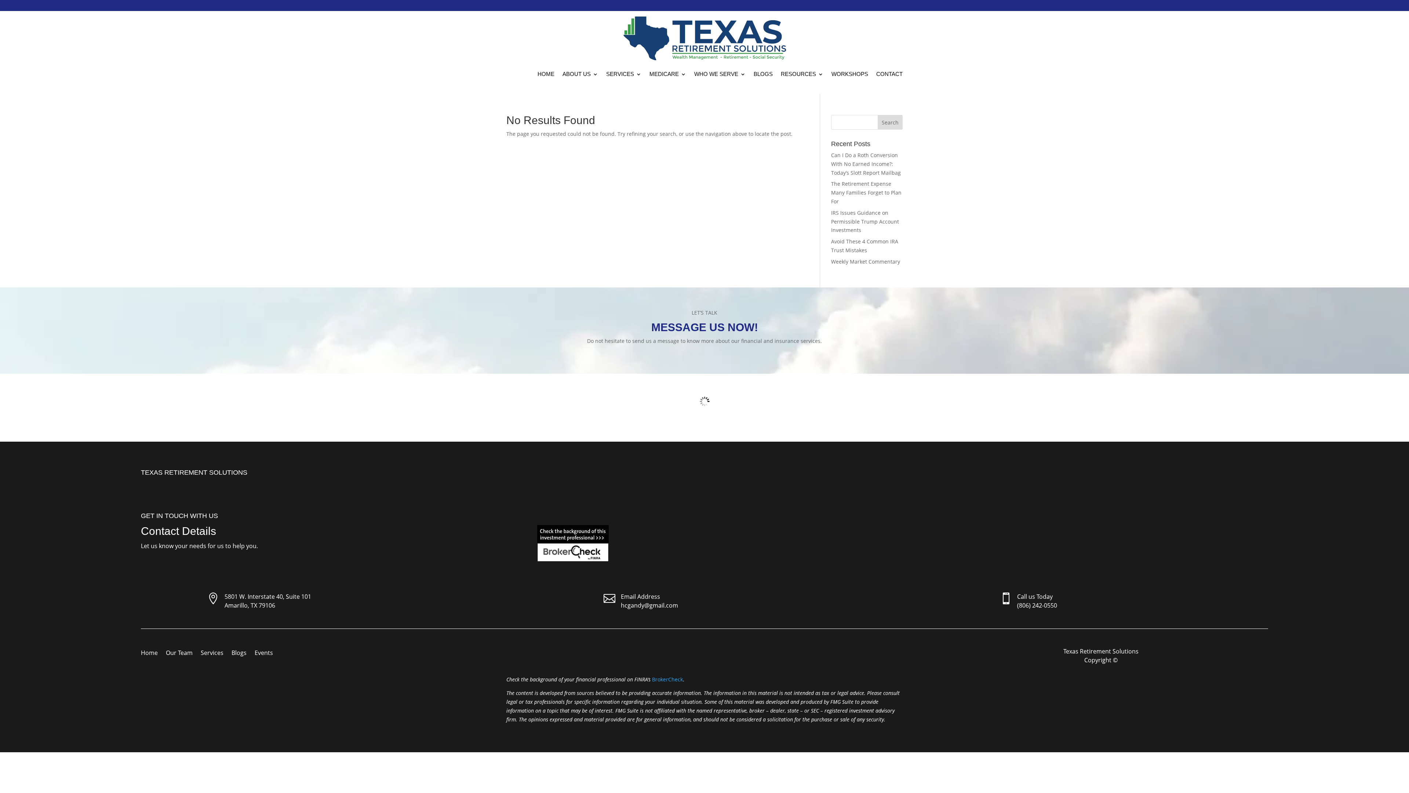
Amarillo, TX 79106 (250, 605)
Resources (798, 74)
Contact (889, 74)
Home (546, 74)
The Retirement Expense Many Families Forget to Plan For (866, 192)
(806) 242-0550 (1037, 605)
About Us (576, 74)
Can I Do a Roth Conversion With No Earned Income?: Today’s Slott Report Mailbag (866, 164)
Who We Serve (716, 74)
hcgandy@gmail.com (649, 605)
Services (620, 74)
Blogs (763, 74)
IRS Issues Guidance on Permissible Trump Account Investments (865, 221)
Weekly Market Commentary (865, 261)
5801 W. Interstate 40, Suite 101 (268, 597)
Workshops (849, 74)
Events (264, 653)
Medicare (664, 74)
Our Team (179, 653)
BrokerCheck (667, 679)
